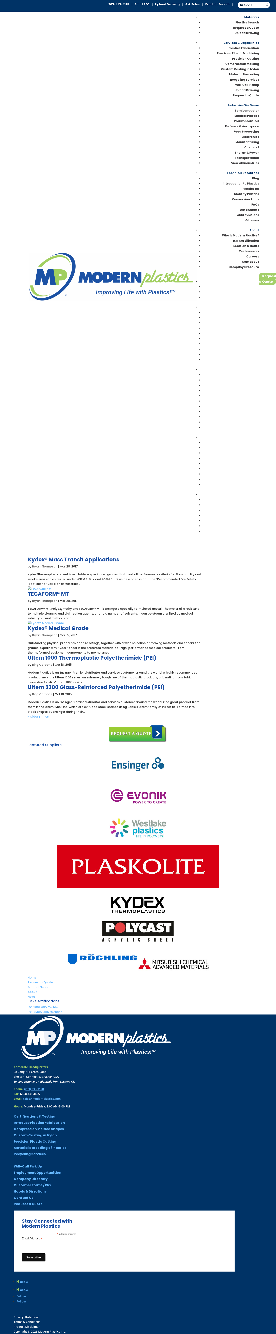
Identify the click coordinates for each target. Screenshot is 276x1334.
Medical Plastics (246, 116)
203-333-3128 (118, 4)
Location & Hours (246, 246)
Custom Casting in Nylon (240, 69)
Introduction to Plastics (241, 183)
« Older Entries (38, 717)
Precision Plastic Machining (238, 53)
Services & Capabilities (241, 43)
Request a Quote (246, 28)
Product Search (217, 4)
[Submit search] (267, 5)
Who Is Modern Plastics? (240, 235)
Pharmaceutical (246, 121)
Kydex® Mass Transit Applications (73, 559)
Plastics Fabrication (244, 48)
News (32, 997)
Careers (252, 256)
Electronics (250, 137)
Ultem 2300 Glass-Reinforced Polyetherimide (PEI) (96, 687)
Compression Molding (242, 64)
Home (32, 977)
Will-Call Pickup (247, 85)
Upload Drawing (167, 4)
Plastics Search (247, 22)
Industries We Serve (243, 105)
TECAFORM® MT (48, 594)
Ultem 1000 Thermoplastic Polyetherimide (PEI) (92, 657)
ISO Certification (246, 241)
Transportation (247, 158)
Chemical (251, 147)
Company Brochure (244, 267)
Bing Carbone (42, 665)
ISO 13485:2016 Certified (45, 1012)
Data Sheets (249, 210)
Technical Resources (243, 173)
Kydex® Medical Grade (58, 628)
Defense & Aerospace (242, 126)
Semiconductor (247, 111)
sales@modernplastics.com (42, 1099)
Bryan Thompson (44, 566)
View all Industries (245, 163)
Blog (255, 178)
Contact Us (250, 262)
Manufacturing (247, 142)
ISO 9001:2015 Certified (44, 1007)
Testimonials (249, 251)
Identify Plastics (246, 194)
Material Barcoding (244, 74)
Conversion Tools (245, 199)
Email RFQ (142, 4)
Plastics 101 (250, 189)
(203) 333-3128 (34, 1089)
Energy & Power (247, 153)
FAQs (255, 204)
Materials (251, 17)
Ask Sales (192, 4)
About (254, 230)
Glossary (252, 220)
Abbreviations (248, 215)
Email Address (32, 1238)
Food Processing (246, 132)
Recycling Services (244, 80)
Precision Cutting (245, 59)
